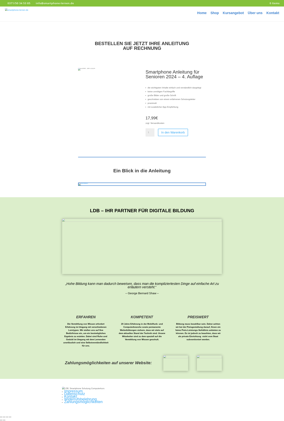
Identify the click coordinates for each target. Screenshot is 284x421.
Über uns (255, 13)
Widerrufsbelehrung (80, 399)
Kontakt (272, 13)
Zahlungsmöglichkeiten (83, 402)
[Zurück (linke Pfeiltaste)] (1, 420)
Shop (214, 13)
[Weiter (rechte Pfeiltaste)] (4, 420)
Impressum (73, 391)
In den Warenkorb (173, 132)
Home (202, 13)
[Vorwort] (83, 183)
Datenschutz (74, 394)
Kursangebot (233, 13)
